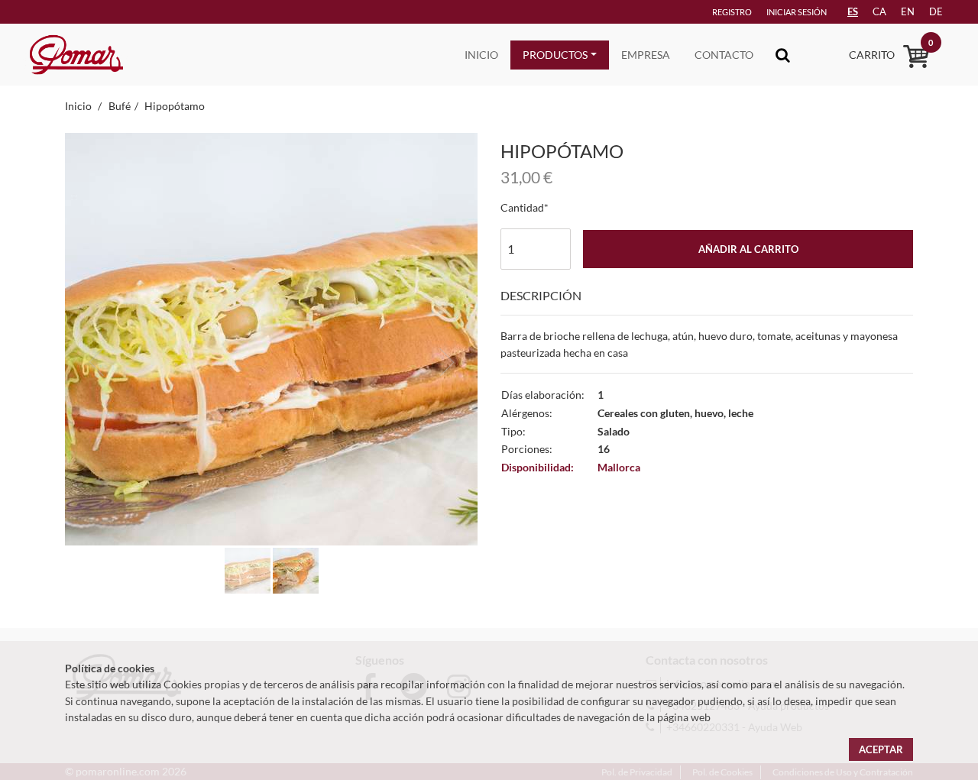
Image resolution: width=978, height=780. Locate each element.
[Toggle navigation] (783, 54)
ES (852, 11)
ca (879, 11)
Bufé (119, 105)
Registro (732, 12)
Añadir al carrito (748, 249)
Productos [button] (555, 54)
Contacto (724, 54)
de (936, 11)
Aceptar (881, 749)
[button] (96, 362)
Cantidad (522, 207)
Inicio (481, 54)
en (908, 11)
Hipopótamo (174, 105)
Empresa (645, 54)
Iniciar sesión (796, 12)
